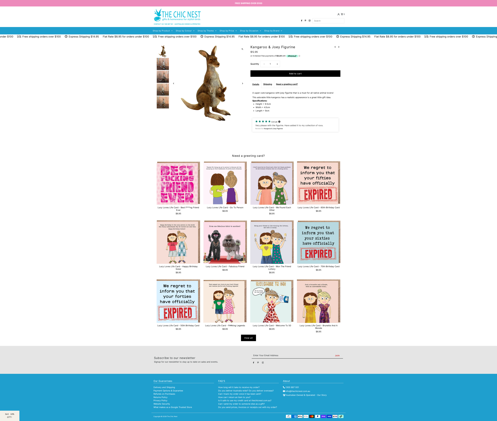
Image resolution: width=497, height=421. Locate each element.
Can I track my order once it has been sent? (239, 394)
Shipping (267, 84)
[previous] (335, 47)
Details (255, 84)
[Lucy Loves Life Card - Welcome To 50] (272, 301)
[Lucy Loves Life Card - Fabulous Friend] (225, 242)
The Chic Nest (172, 416)
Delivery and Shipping (164, 387)
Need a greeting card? (287, 84)
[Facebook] (301, 20)
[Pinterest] (305, 20)
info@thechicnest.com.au (298, 391)
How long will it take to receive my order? (239, 387)
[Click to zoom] (242, 49)
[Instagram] (309, 20)
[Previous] (174, 83)
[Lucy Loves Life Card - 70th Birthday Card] (318, 242)
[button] (295, 125)
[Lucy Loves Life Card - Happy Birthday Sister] (178, 242)
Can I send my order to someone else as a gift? (241, 404)
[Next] (242, 83)
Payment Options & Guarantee (168, 390)
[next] (338, 47)
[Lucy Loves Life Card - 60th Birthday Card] (318, 183)
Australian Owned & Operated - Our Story (306, 395)
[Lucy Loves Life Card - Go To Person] (225, 183)
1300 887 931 (292, 387)
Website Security (162, 404)
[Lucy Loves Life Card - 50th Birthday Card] (178, 301)
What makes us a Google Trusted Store (173, 407)
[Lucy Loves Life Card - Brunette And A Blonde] (318, 301)
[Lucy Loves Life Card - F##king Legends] (225, 301)
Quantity (254, 64)
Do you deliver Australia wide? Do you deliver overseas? (246, 390)
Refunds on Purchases (164, 394)
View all (248, 338)
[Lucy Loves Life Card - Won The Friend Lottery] (272, 242)
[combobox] (328, 20)
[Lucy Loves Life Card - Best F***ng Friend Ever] (178, 183)
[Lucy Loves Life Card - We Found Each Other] (272, 183)
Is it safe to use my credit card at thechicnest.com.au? (244, 400)
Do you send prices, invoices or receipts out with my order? (247, 407)
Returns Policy (160, 397)
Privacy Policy (160, 400)
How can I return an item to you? (234, 397)
